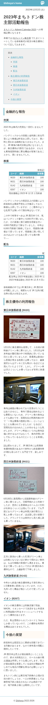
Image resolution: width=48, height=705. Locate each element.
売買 (15, 62)
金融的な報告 (17, 57)
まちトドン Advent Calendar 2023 (20, 29)
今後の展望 (16, 99)
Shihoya (20, 701)
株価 (15, 66)
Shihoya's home (13, 3)
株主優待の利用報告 (20, 76)
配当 (15, 71)
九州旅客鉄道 (19, 89)
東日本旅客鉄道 (20, 80)
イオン (16, 94)
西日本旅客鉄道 (20, 85)
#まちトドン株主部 (22, 38)
